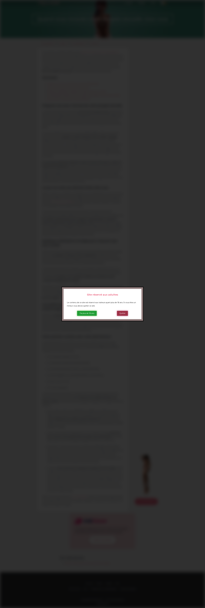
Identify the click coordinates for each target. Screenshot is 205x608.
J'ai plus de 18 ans (87, 313)
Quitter (122, 313)
